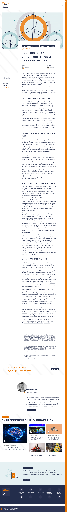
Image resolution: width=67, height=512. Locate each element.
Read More (31, 410)
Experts (47, 4)
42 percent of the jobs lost (36, 217)
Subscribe (55, 369)
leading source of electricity (29, 126)
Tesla (42, 203)
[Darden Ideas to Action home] (6, 492)
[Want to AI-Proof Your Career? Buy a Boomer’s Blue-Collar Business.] (54, 429)
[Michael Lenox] (22, 67)
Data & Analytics (34, 435)
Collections (30, 4)
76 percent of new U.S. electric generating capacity (38, 169)
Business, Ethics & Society (47, 46)
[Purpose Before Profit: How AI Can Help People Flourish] (37, 447)
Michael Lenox (27, 67)
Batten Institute (5, 83)
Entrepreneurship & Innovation (30, 46)
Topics (12, 4)
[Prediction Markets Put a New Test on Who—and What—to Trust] (37, 429)
